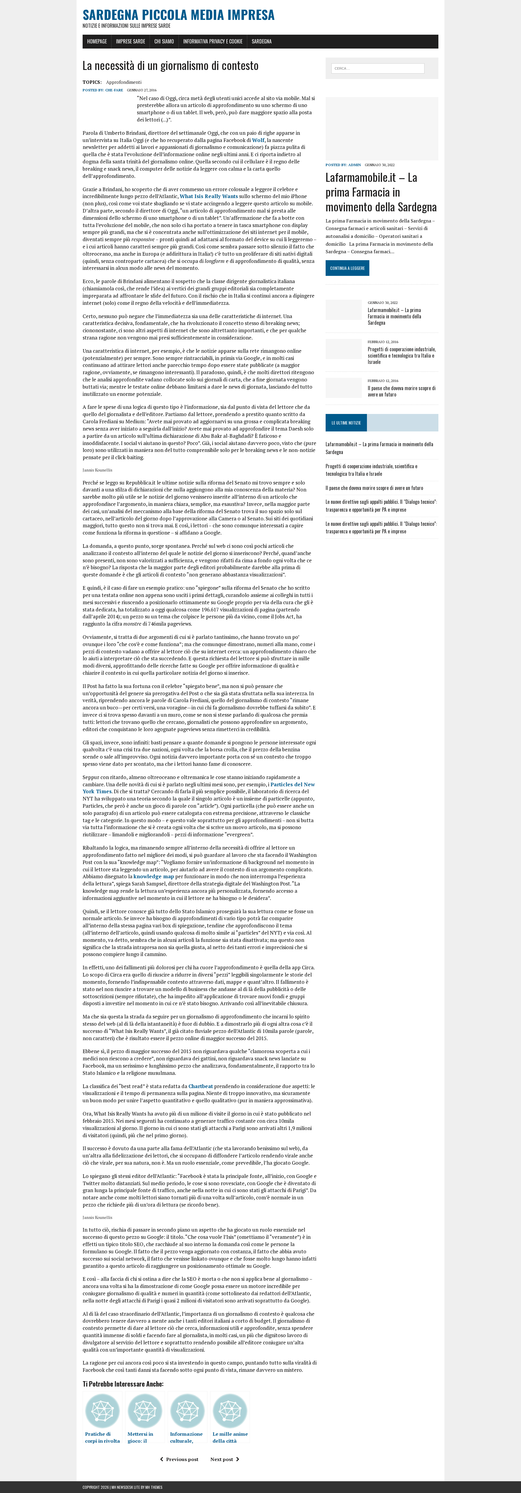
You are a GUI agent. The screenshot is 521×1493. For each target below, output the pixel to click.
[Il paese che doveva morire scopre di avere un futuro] (344, 394)
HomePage (97, 41)
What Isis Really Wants (209, 196)
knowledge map (154, 876)
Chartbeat (200, 1086)
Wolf (258, 140)
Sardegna (262, 41)
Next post (221, 1459)
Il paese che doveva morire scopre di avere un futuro (402, 391)
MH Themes (154, 1487)
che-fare (114, 90)
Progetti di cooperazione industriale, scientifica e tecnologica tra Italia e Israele (402, 355)
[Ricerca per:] (378, 68)
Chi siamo (164, 41)
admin (354, 165)
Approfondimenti (123, 82)
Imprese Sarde (130, 41)
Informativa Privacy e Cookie (212, 41)
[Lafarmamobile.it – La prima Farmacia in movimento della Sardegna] (382, 156)
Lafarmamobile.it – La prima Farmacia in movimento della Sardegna (381, 191)
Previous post (182, 1459)
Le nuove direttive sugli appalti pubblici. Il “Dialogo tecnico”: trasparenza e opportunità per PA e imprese (381, 505)
